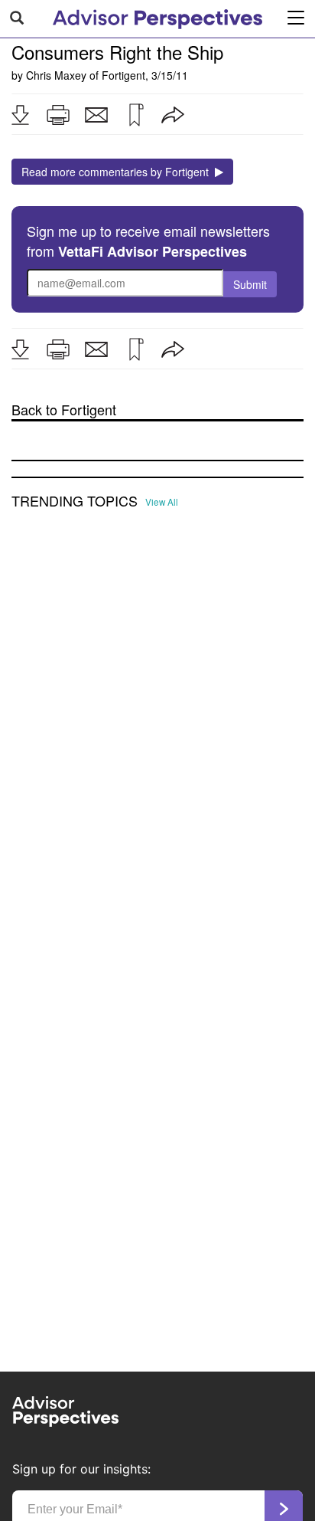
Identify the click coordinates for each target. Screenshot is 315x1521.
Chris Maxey (56, 75)
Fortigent (123, 75)
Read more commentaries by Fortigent (118, 171)
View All (161, 502)
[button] (20, 115)
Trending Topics (74, 501)
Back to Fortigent (63, 409)
